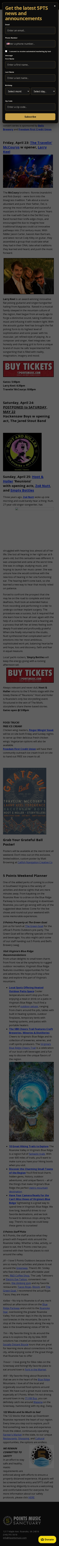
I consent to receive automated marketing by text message (28, 53)
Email (7, 25)
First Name (9, 59)
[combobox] (8, 43)
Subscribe (30, 116)
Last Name (9, 72)
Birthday (8, 85)
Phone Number (11, 38)
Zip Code (8, 101)
